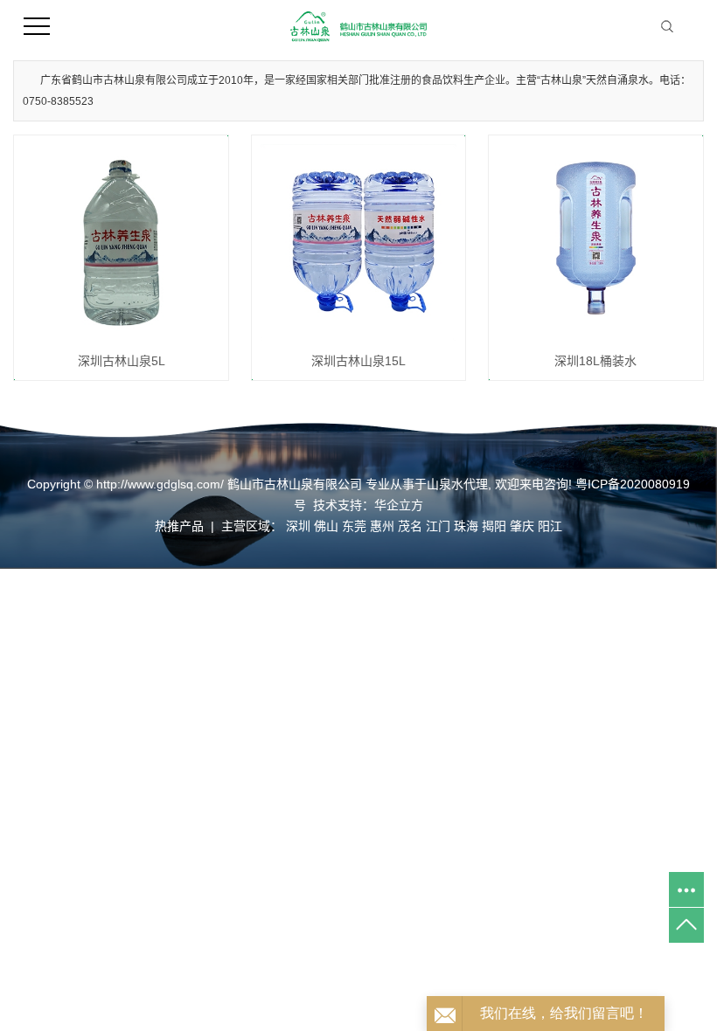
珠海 (466, 526)
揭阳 (494, 526)
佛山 (326, 526)
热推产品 (179, 526)
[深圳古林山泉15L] (359, 242)
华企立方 (398, 505)
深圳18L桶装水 (595, 361)
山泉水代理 (457, 484)
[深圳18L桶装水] (596, 242)
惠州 (382, 526)
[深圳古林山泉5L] (121, 242)
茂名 (410, 526)
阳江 (550, 526)
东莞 (354, 526)
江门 (438, 526)
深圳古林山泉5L (121, 361)
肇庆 (522, 526)
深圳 (298, 526)
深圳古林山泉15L (358, 361)
